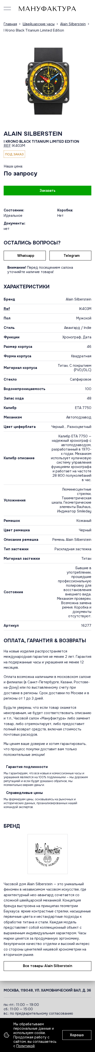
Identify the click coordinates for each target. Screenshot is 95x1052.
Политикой (25, 1046)
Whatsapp (25, 255)
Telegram (72, 255)
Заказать (48, 190)
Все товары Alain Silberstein (47, 966)
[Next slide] (86, 79)
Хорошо (77, 1035)
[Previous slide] (8, 79)
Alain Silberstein (33, 133)
